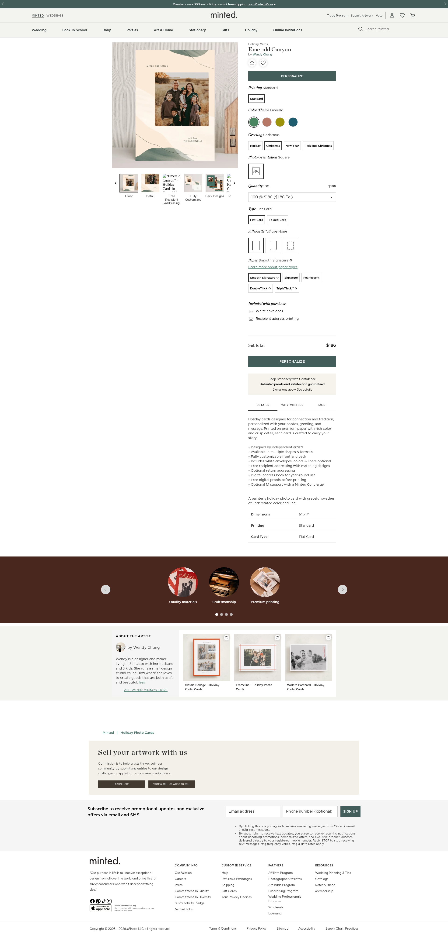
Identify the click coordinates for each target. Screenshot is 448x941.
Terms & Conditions (223, 928)
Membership (324, 891)
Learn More (121, 784)
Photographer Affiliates (285, 878)
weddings (54, 15)
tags (321, 405)
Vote (379, 15)
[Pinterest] (98, 900)
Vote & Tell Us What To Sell (171, 784)
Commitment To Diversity (193, 897)
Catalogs (321, 878)
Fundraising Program (283, 891)
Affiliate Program (280, 872)
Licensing (275, 913)
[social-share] (252, 63)
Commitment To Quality (192, 891)
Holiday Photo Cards (137, 733)
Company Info (186, 865)
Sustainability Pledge (189, 903)
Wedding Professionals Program (284, 898)
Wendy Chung (262, 54)
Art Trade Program (281, 885)
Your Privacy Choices (237, 897)
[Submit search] (361, 29)
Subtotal (256, 345)
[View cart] (412, 15)
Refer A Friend (325, 885)
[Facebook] (92, 900)
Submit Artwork (362, 15)
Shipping (228, 885)
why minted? (292, 405)
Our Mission (183, 872)
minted (38, 15)
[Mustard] (280, 122)
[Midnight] (293, 122)
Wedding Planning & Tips (333, 872)
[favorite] (263, 63)
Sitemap (282, 928)
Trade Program (337, 15)
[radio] (256, 98)
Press (178, 885)
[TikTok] (103, 900)
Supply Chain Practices (342, 928)
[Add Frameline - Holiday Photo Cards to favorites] (277, 637)
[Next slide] (234, 183)
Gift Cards (229, 891)
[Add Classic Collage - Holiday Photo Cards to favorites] (226, 637)
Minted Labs (183, 909)
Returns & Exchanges (237, 878)
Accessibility (306, 928)
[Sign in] (392, 15)
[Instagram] (109, 900)
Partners (275, 865)
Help (225, 872)
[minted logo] (224, 14)
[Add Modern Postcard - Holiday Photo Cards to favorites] (328, 637)
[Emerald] (253, 122)
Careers (180, 878)
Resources (324, 865)
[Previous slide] (115, 183)
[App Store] (101, 910)
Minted (108, 733)
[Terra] (267, 122)
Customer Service (236, 865)
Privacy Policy (256, 928)
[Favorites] (402, 15)
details (263, 405)
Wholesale (275, 907)
